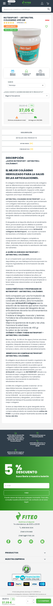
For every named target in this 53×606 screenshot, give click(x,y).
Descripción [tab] (26, 132)
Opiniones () (21, 23)
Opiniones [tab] (26, 143)
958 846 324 (27, 528)
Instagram (42, 541)
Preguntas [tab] (26, 149)
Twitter (20, 541)
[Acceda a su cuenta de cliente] (42, 3)
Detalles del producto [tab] (26, 138)
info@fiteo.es (27, 536)
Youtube (31, 541)
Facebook (8, 541)
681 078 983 (27, 532)
